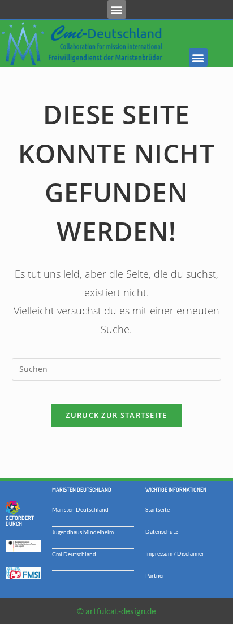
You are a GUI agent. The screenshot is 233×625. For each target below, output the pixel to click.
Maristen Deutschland (80, 509)
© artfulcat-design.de (116, 611)
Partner (155, 575)
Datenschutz (161, 531)
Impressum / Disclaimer (174, 553)
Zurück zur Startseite (116, 415)
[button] (116, 9)
